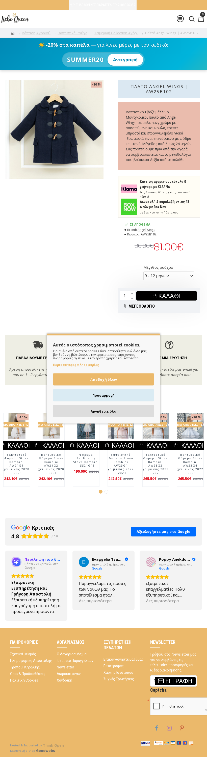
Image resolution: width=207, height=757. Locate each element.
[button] (100, 502)
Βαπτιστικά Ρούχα (72, 33)
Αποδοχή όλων (103, 379)
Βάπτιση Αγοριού (36, 33)
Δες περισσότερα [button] (27, 611)
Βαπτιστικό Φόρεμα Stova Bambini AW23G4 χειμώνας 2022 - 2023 (159, 474)
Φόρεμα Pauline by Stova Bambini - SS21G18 (55, 471)
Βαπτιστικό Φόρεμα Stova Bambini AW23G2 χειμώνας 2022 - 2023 (125, 474)
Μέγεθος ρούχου (158, 267)
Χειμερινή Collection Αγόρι (116, 33)
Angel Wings (146, 230)
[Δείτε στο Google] (16, 572)
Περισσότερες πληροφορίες (76, 365)
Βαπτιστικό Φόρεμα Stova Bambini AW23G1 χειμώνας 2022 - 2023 (90, 474)
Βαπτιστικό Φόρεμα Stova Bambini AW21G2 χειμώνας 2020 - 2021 (21, 474)
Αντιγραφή (125, 60)
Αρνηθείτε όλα (103, 411)
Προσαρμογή (103, 395)
